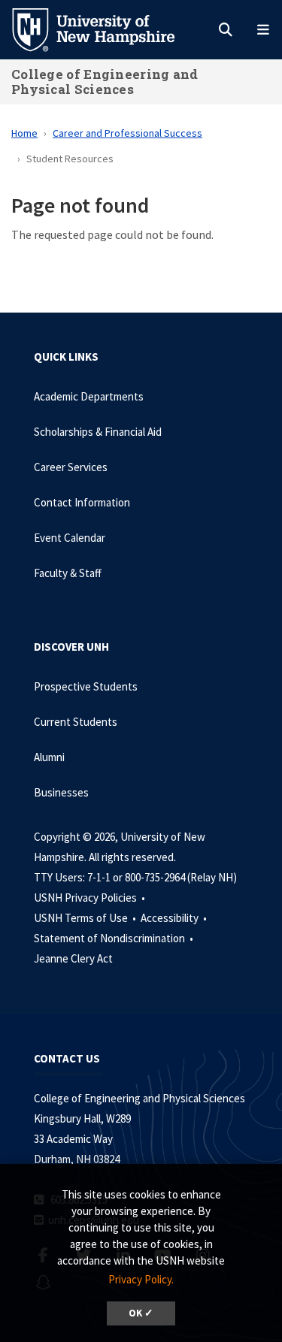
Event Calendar (69, 537)
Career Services (71, 467)
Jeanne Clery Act (73, 958)
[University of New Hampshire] (105, 28)
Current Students (75, 722)
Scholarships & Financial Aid (98, 432)
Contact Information (82, 502)
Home (24, 133)
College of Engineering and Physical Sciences (105, 81)
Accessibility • (175, 918)
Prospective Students (86, 686)
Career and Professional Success (127, 133)
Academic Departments (89, 396)
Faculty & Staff (68, 573)
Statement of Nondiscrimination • (115, 938)
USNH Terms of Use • (86, 918)
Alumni (49, 757)
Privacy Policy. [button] (141, 1279)
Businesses (61, 792)
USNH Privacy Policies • (90, 897)
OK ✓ (141, 1313)
